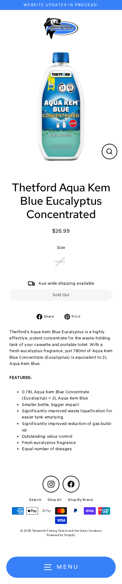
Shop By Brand (80, 500)
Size (61, 247)
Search (35, 500)
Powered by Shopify (61, 535)
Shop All (55, 500)
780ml (59, 261)
